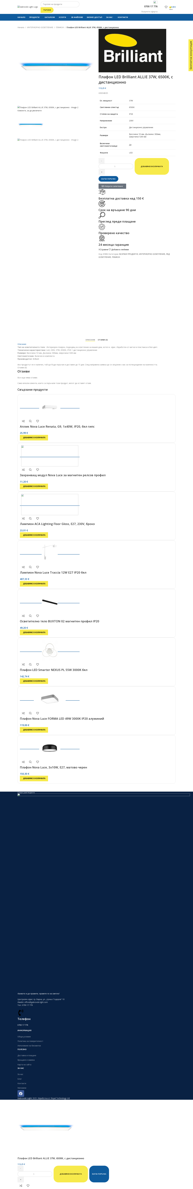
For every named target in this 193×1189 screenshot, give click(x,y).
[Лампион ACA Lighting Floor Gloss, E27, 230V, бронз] (50, 504)
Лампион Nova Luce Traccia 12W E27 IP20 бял (53, 572)
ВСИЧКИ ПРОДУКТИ (128, 254)
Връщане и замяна (26, 1060)
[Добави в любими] (37, 421)
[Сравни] (23, 421)
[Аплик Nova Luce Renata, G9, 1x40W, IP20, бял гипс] (50, 406)
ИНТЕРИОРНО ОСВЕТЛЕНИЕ (40, 27)
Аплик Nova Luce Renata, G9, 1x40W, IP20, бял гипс (57, 426)
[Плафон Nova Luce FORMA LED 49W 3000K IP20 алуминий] (50, 698)
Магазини (22, 1088)
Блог (20, 1079)
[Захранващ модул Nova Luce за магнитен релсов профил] (50, 455)
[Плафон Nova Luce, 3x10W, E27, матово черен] (50, 747)
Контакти (22, 1083)
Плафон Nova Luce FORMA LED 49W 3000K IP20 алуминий (62, 718)
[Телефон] (21, 1012)
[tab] (90, 340)
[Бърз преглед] (30, 421)
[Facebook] (21, 1093)
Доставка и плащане (27, 1055)
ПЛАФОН (60, 27)
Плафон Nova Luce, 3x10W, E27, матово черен (53, 767)
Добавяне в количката (152, 166)
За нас (20, 1074)
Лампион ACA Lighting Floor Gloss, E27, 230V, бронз (57, 524)
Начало (21, 27)
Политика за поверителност (30, 1041)
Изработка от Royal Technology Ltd (54, 1098)
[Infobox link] (96, 10)
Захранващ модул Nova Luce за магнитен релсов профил (63, 475)
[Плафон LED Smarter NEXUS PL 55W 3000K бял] (50, 650)
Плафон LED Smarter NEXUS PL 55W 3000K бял (53, 670)
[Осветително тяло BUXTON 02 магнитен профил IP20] (50, 601)
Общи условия (24, 1036)
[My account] (162, 7)
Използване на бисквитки (29, 1045)
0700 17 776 (23, 1025)
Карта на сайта (24, 1064)
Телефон (24, 1019)
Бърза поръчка (108, 179)
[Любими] (166, 7)
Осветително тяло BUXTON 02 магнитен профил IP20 (59, 621)
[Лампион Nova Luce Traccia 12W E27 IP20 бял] (50, 552)
